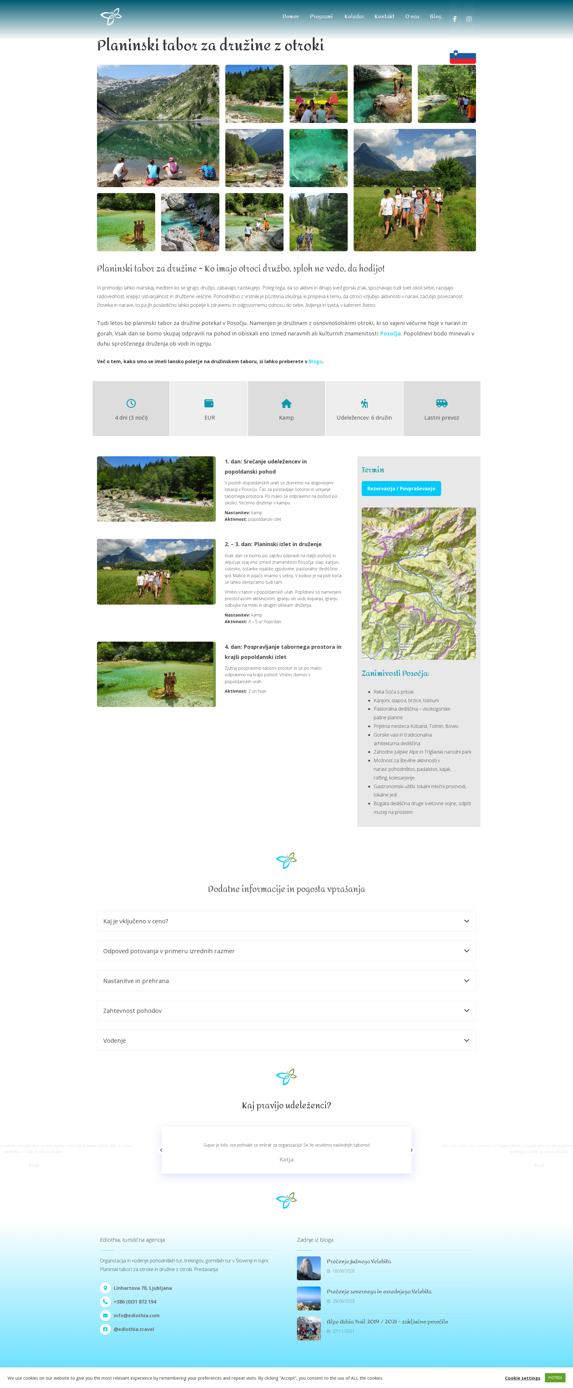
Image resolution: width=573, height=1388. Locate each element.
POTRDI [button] (555, 1377)
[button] (401, 488)
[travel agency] (124, 16)
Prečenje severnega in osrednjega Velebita (379, 1292)
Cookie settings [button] (522, 1378)
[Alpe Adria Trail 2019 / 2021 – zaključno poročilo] (309, 1329)
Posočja (390, 333)
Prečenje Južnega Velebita (359, 1261)
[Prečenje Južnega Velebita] (309, 1268)
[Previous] (161, 1150)
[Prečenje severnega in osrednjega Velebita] (309, 1298)
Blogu (315, 361)
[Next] (411, 1150)
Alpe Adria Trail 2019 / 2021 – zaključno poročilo (387, 1322)
